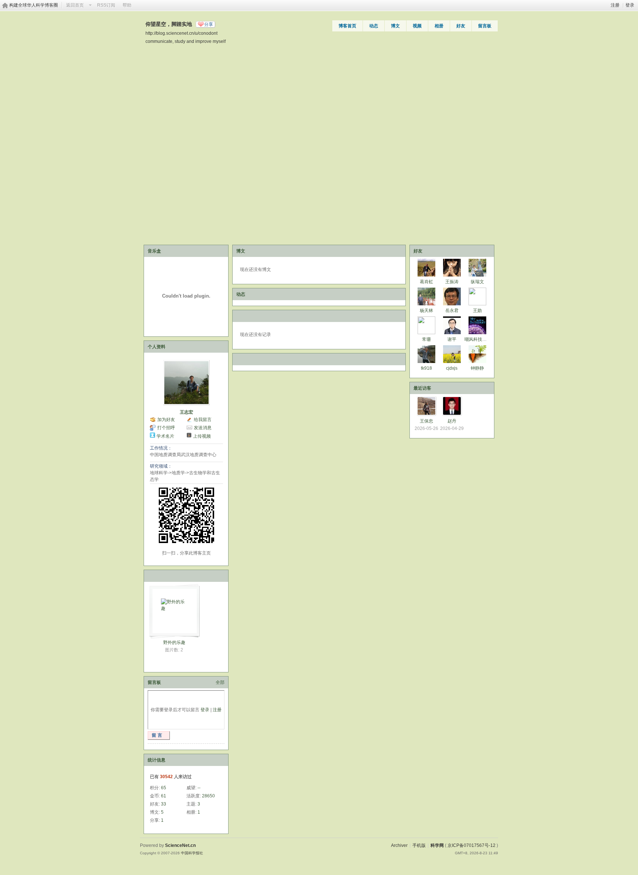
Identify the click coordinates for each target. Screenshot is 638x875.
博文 (395, 25)
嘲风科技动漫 (477, 339)
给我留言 (203, 419)
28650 (208, 795)
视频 (417, 25)
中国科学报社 (192, 853)
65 (163, 787)
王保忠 (426, 421)
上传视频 (202, 436)
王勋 (477, 310)
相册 (439, 25)
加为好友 (166, 419)
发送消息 (203, 427)
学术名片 (165, 436)
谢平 (451, 339)
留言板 (484, 25)
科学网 (437, 845)
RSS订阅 (106, 5)
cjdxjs (451, 368)
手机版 (419, 845)
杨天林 (426, 310)
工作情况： (161, 448)
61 (163, 795)
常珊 (426, 339)
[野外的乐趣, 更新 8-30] (174, 609)
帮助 (127, 5)
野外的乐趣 (174, 642)
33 (163, 804)
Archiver (399, 845)
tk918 (426, 368)
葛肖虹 (426, 281)
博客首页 (347, 25)
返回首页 (75, 5)
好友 (460, 25)
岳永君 (452, 310)
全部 (220, 682)
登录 (629, 5)
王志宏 (186, 412)
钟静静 (477, 368)
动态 (373, 25)
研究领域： (161, 466)
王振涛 (452, 281)
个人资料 (156, 346)
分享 (208, 24)
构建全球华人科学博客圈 (33, 5)
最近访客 (422, 388)
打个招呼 (166, 427)
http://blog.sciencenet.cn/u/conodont (181, 33)
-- (199, 787)
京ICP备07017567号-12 (471, 845)
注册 (615, 5)
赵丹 (451, 421)
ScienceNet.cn (180, 845)
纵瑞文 (477, 281)
